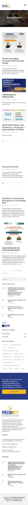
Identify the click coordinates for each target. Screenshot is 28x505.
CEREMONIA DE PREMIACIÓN (9, 95)
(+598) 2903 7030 (11, 447)
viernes (5, 368)
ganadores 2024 (7, 356)
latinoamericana (18, 356)
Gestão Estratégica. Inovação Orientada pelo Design (13, 60)
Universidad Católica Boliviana (11, 365)
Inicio (11, 20)
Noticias (15, 65)
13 (7, 273)
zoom (23, 368)
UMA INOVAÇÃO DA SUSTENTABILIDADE (11, 249)
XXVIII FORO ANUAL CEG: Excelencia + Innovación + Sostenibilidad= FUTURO (13, 127)
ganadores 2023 (18, 354)
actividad (5, 345)
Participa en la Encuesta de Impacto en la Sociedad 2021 (14, 200)
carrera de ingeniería (15, 345)
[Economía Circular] (14, 152)
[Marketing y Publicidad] (18, 500)
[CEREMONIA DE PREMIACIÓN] (14, 85)
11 (22, 270)
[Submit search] (24, 279)
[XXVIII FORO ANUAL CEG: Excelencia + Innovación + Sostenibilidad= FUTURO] (14, 116)
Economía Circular (10, 166)
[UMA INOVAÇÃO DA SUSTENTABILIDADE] (14, 233)
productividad (16, 359)
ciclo (4, 348)
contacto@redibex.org (10, 383)
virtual (11, 368)
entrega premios (7, 354)
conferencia (11, 348)
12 (4, 273)
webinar (17, 368)
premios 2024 (6, 359)
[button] (25, 5)
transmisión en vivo (8, 362)
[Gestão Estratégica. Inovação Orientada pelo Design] (14, 44)
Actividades (7, 333)
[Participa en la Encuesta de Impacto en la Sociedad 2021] (14, 189)
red (23, 359)
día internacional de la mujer (11, 350)
